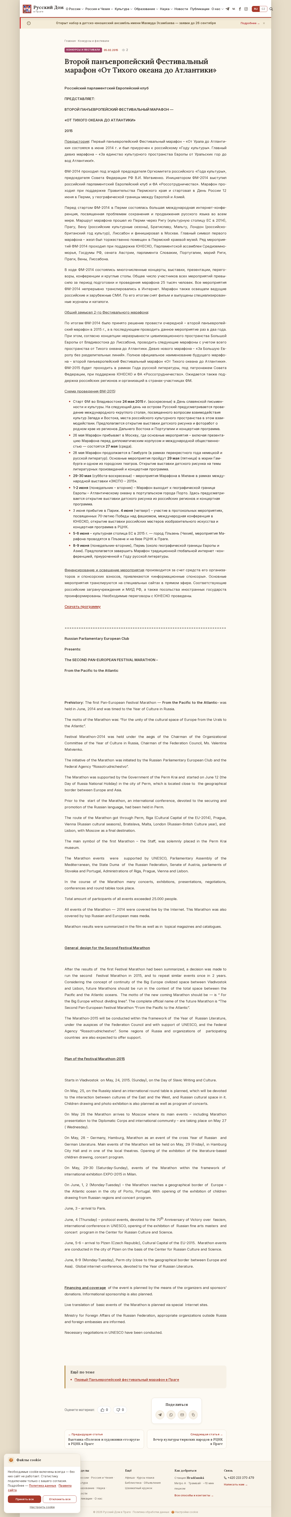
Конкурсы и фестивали (93, 40)
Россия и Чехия (97, 9)
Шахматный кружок (138, 1488)
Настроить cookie (42, 1507)
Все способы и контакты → (194, 1495)
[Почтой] (182, 1414)
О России (73, 9)
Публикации (199, 9)
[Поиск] (271, 9)
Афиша (130, 1477)
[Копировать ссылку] (193, 1414)
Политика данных (42, 1485)
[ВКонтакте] (234, 9)
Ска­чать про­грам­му (83, 606)
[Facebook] (240, 9)
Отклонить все (60, 1499)
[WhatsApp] (171, 1414)
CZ (263, 8)
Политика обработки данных (151, 1512)
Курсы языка (145, 1477)
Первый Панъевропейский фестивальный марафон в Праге (127, 1379)
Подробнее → (250, 23)
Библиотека (133, 1482)
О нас (216, 9)
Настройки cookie (184, 1512)
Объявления (152, 1482)
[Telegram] (227, 9)
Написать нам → (236, 1484)
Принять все (25, 1499)
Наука (165, 9)
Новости (181, 9)
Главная (70, 40)
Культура (122, 9)
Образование (144, 9)
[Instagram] (246, 9)
